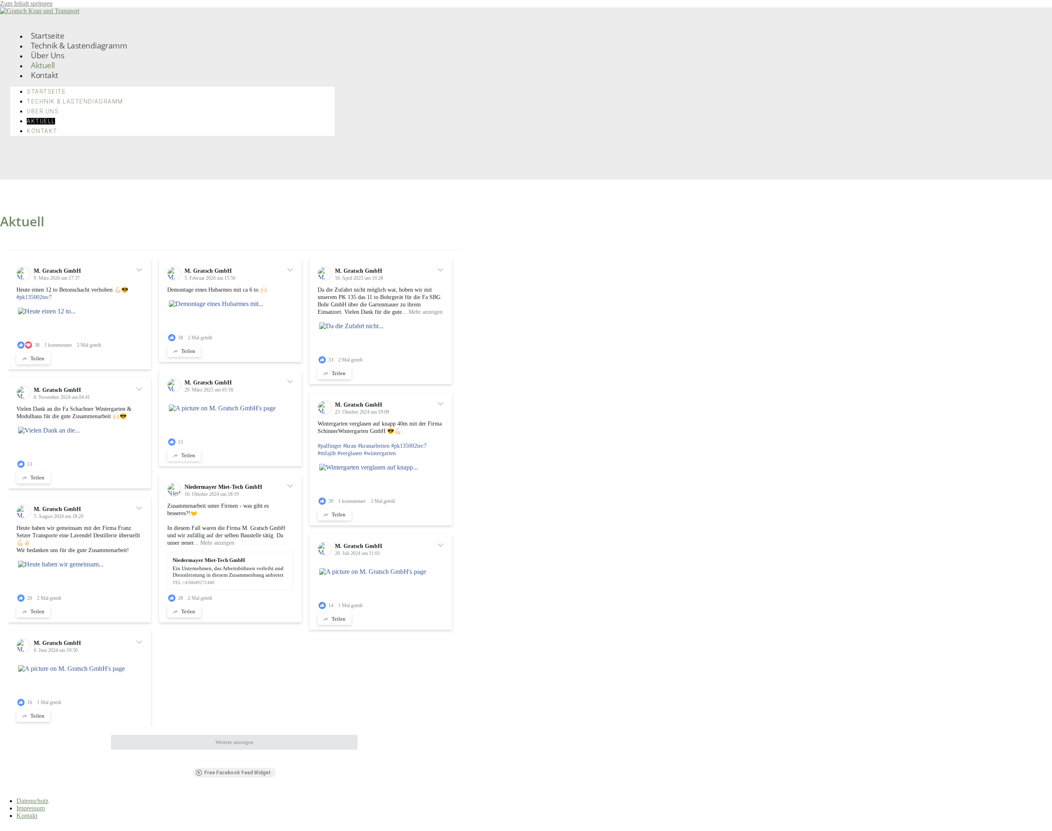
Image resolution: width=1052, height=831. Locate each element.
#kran (349, 446)
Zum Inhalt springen (26, 3)
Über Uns (47, 55)
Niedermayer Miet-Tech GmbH (223, 487)
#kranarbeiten (374, 446)
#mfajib (327, 453)
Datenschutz (32, 800)
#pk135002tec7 (34, 297)
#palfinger (329, 446)
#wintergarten (380, 453)
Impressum (30, 808)
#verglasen (349, 453)
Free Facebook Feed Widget (237, 773)
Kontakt (44, 75)
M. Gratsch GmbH (57, 271)
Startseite (48, 35)
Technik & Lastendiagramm (79, 45)
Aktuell (43, 65)
